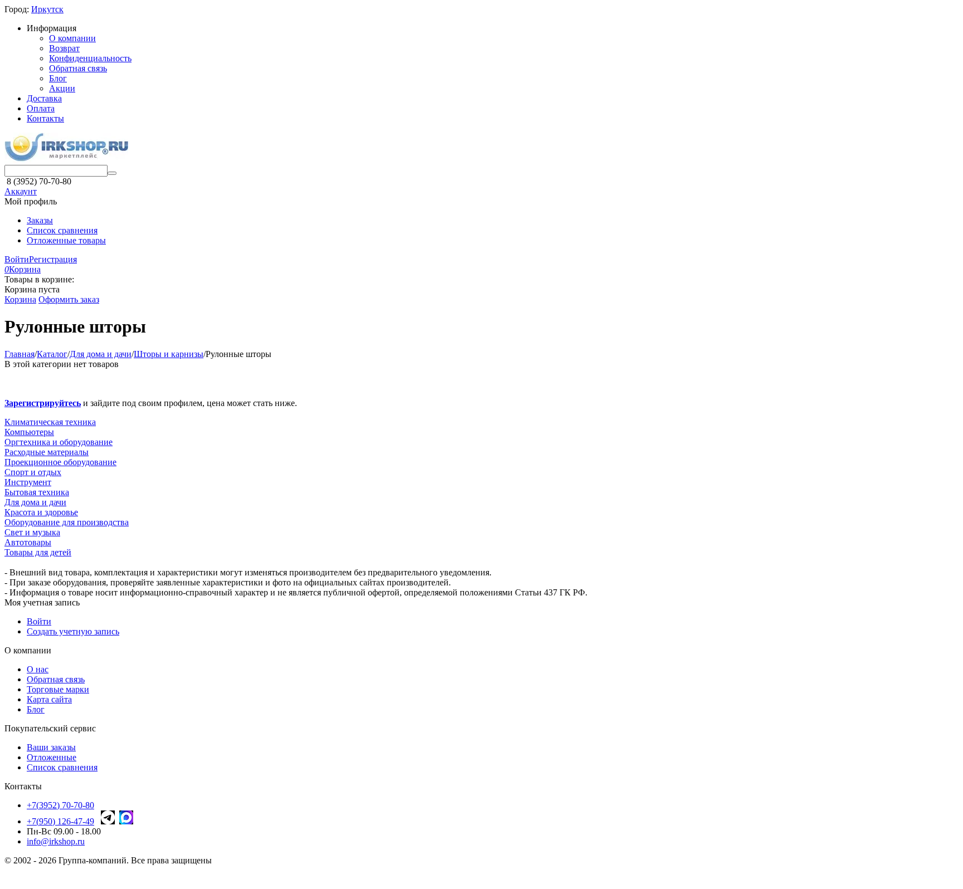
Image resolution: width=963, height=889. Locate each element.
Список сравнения (62, 230)
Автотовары (27, 542)
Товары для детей (37, 552)
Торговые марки (58, 689)
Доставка (44, 98)
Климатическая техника (50, 422)
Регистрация (53, 259)
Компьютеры (29, 432)
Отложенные (51, 757)
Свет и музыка (32, 532)
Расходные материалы (46, 452)
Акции (62, 88)
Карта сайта (49, 699)
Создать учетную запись (73, 631)
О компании (72, 38)
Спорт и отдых (32, 472)
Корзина (20, 299)
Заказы (40, 220)
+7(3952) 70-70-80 (60, 805)
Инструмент (27, 482)
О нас (37, 669)
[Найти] (112, 173)
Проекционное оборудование (60, 462)
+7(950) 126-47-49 (60, 821)
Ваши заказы (51, 747)
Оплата (41, 108)
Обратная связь (78, 68)
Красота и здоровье (41, 512)
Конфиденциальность (90, 58)
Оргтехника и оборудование (58, 442)
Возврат (64, 48)
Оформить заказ (68, 299)
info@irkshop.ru (56, 841)
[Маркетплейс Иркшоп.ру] (66, 159)
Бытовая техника (36, 492)
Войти (16, 259)
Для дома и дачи (35, 502)
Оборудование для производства (66, 522)
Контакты (45, 118)
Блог (58, 78)
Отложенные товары (66, 240)
